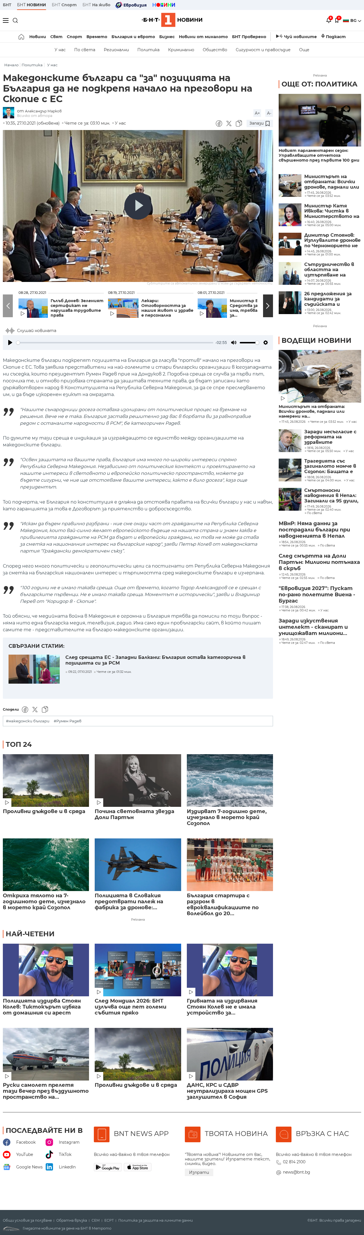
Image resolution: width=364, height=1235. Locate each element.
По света (84, 49)
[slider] (114, 342)
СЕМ (96, 1220)
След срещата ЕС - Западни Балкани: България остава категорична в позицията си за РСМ (155, 660)
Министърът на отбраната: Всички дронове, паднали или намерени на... (312, 411)
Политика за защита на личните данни (155, 1220)
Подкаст (336, 36)
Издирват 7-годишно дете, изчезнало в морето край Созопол (227, 817)
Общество (215, 49)
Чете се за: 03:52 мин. (327, 422)
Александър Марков (43, 111)
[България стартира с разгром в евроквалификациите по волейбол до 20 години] (230, 864)
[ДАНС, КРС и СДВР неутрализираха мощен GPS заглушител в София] (230, 1054)
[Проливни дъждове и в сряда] (46, 780)
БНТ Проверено (249, 36)
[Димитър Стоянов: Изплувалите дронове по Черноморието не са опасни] (290, 244)
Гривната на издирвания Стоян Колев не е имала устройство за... (222, 1007)
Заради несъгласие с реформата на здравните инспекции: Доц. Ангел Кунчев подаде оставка (332, 437)
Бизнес (167, 36)
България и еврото (133, 36)
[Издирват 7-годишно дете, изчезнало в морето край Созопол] (230, 780)
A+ (257, 113)
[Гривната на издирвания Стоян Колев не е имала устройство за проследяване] (230, 970)
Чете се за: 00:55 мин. (298, 545)
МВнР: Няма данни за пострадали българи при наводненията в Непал (314, 529)
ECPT (109, 1220)
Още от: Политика (319, 84)
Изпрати (199, 1172)
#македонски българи (27, 721)
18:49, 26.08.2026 (293, 639)
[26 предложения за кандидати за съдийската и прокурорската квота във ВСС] (290, 302)
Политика (148, 49)
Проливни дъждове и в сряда (44, 812)
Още (304, 49)
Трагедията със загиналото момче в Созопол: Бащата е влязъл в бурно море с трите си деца (332, 466)
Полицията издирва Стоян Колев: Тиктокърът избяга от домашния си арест (42, 1007)
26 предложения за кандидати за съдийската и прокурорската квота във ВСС (328, 299)
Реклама (138, 919)
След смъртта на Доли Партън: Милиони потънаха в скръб (319, 562)
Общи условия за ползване (27, 1220)
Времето (96, 36)
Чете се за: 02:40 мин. (324, 510)
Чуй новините (300, 36)
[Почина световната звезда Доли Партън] (138, 780)
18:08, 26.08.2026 (319, 477)
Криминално (181, 49)
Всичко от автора (34, 116)
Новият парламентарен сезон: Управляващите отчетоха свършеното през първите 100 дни (319, 155)
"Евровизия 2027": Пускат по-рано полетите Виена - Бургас (317, 594)
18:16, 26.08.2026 (318, 448)
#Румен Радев (67, 721)
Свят (56, 36)
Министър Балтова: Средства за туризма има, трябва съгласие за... (254, 308)
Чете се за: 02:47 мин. (298, 643)
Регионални (116, 49)
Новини (37, 36)
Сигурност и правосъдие (263, 49)
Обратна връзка (71, 1220)
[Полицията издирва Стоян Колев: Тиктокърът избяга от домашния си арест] (46, 970)
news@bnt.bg (296, 1172)
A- (269, 113)
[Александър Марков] (10, 113)
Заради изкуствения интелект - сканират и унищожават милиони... (313, 627)
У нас (60, 49)
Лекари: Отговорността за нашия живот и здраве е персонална (167, 308)
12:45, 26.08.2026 (293, 574)
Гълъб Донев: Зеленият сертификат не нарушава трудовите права (77, 308)
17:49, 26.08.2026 (319, 506)
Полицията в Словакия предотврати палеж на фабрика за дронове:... (129, 902)
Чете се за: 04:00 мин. (324, 480)
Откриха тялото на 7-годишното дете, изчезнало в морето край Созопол (44, 902)
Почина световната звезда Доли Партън (134, 814)
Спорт (74, 36)
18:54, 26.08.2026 (293, 542)
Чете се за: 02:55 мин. (298, 578)
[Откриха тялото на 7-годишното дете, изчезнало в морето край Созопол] (46, 864)
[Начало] (21, 36)
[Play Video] (138, 206)
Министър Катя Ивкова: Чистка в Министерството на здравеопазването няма (331, 211)
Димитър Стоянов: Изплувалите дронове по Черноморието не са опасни (332, 240)
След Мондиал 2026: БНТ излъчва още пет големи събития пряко (130, 1007)
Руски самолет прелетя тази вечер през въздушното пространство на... (46, 1091)
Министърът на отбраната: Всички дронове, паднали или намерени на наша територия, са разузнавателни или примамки (331, 182)
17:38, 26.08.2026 (293, 607)
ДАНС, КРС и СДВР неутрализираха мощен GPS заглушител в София (227, 1091)
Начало (11, 65)
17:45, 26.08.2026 (293, 422)
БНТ (7, 4)
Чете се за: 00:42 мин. (299, 610)
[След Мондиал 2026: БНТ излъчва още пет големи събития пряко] (138, 970)
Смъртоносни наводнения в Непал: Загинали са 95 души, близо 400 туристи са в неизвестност (331, 496)
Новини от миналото (203, 36)
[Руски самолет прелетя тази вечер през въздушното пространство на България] (46, 1054)
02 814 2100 (294, 1162)
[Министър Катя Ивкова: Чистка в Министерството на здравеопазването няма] (290, 214)
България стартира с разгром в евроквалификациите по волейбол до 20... (223, 905)
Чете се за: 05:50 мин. (324, 451)
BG (354, 20)
